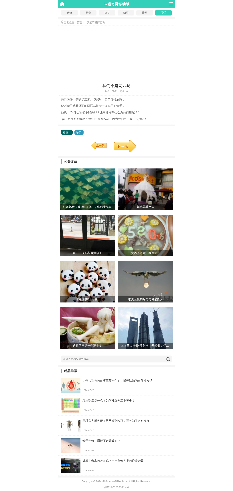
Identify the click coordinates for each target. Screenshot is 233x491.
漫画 (144, 12)
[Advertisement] (116, 53)
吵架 (79, 132)
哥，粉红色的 (98, 146)
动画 (126, 12)
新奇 (88, 12)
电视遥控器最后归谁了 (128, 146)
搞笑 (107, 12)
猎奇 (69, 12)
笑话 (163, 12)
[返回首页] (62, 4)
